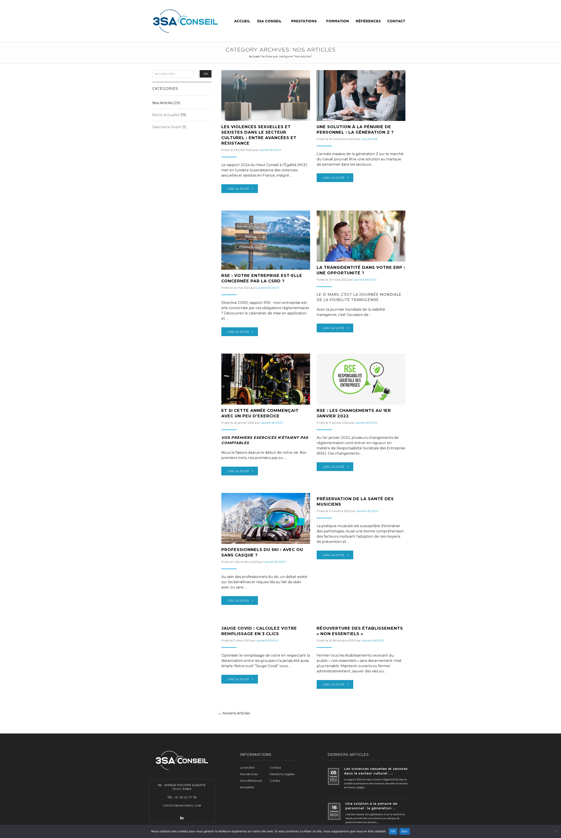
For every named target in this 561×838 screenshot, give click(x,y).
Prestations (304, 21)
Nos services (249, 774)
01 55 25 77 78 (185, 797)
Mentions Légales (282, 774)
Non (405, 831)
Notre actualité (165, 115)
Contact (396, 21)
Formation (337, 21)
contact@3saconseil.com (182, 805)
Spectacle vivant (167, 127)
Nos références (251, 780)
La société (247, 767)
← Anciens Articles (234, 713)
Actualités (247, 787)
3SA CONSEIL (269, 21)
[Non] (555, 831)
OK (205, 73)
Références (368, 21)
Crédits (275, 780)
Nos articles (162, 103)
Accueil (242, 21)
